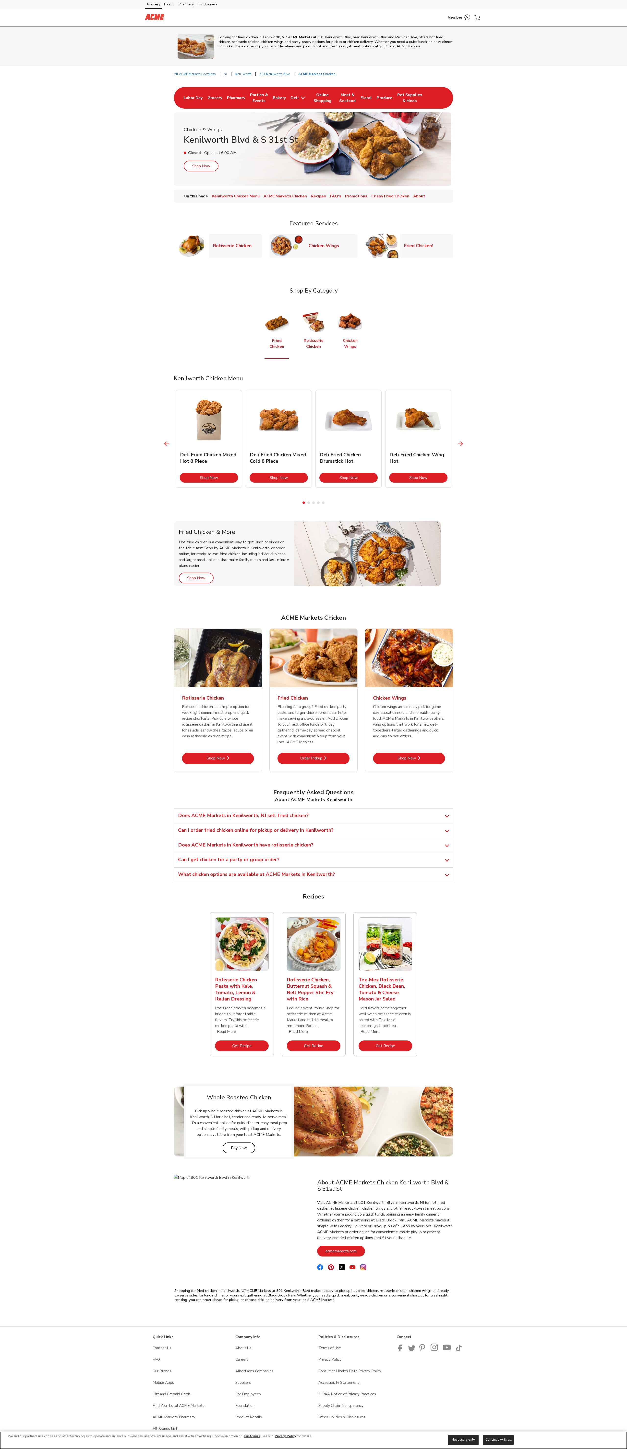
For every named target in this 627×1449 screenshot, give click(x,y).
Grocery (153, 4)
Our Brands (162, 1371)
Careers (241, 1359)
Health (169, 4)
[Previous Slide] (166, 443)
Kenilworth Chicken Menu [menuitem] (236, 196)
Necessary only (463, 1439)
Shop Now (201, 166)
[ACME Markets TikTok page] (458, 1350)
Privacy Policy (329, 1359)
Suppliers (243, 1382)
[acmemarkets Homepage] (154, 17)
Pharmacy (186, 4)
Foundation (244, 1405)
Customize (252, 1436)
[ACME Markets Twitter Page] (412, 1350)
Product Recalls (248, 1417)
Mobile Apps (163, 1382)
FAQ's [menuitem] (335, 196)
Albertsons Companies (254, 1371)
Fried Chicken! (420, 246)
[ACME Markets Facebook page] (401, 1350)
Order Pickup (325, 758)
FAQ (156, 1359)
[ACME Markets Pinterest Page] (423, 1350)
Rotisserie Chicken (234, 246)
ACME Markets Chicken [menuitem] (285, 196)
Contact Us (162, 1348)
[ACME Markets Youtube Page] (447, 1350)
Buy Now (243, 1148)
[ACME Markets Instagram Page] (434, 1350)
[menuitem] (193, 98)
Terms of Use (329, 1348)
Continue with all (498, 1439)
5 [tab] (323, 502)
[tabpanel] (209, 439)
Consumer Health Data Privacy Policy (349, 1371)
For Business (207, 4)
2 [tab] (308, 502)
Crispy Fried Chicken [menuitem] (390, 196)
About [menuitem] (419, 196)
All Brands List (165, 1428)
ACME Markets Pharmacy (174, 1417)
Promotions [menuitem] (356, 196)
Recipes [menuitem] (318, 196)
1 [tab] (303, 502)
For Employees (248, 1394)
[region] (313, 1440)
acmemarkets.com (345, 1251)
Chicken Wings (326, 246)
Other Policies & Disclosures (341, 1417)
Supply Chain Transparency (340, 1405)
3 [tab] (313, 502)
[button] (459, 17)
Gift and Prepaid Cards (172, 1394)
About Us (243, 1348)
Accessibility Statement (338, 1382)
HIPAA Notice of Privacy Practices (347, 1394)
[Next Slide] (460, 443)
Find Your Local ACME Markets (178, 1405)
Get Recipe (250, 1046)
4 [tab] (318, 502)
